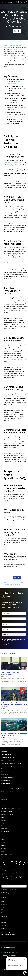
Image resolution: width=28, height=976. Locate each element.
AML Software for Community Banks (10, 808)
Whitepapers (4, 910)
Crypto (3, 823)
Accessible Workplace (7, 854)
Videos (3, 913)
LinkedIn (3, 922)
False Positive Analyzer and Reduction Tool (12, 766)
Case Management (6, 780)
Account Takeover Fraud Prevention (10, 786)
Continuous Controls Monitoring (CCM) (11, 789)
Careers (3, 845)
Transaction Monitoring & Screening (10, 769)
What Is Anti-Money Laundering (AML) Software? (12, 673)
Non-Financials (5, 831)
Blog (20, 26)
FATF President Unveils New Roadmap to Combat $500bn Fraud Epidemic (14, 704)
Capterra (3, 928)
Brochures (4, 904)
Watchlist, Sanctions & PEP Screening (11, 763)
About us (3, 843)
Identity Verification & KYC (8, 760)
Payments (4, 828)
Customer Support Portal (10, 952)
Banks (3, 803)
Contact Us (4, 848)
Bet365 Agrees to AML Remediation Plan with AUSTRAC (14, 734)
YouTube (3, 925)
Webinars (3, 907)
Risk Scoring (4, 774)
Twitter (3, 920)
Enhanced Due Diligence (7, 777)
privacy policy (9, 889)
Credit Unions (5, 806)
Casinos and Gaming (6, 811)
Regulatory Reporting (7, 771)
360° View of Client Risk (7, 757)
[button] (2, 2)
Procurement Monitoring (7, 791)
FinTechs (3, 820)
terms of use (12, 640)
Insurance (4, 826)
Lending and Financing (7, 814)
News (2, 851)
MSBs (2, 817)
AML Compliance (13, 26)
